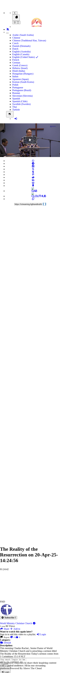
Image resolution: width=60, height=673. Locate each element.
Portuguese (17, 87)
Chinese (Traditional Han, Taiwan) (29, 40)
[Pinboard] (33, 185)
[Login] (15, 118)
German (16, 62)
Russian (16, 93)
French (15, 60)
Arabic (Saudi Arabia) (23, 35)
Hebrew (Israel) (20, 68)
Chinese (16, 37)
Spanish (16, 98)
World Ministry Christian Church (16, 623)
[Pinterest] (33, 174)
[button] (8, 617)
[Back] (14, 13)
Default (7, 642)
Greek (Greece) (19, 65)
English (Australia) (21, 51)
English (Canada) (20, 54)
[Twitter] (33, 169)
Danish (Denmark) (21, 46)
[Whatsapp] (33, 160)
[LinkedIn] (33, 180)
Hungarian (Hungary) (22, 73)
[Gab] (33, 191)
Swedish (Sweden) (21, 104)
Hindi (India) (18, 71)
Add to (16, 629)
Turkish (16, 109)
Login (43, 634)
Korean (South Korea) (23, 82)
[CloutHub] (33, 196)
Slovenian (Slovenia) (22, 95)
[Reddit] (33, 177)
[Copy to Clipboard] (33, 199)
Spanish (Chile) (19, 101)
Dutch (15, 48)
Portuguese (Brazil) (21, 90)
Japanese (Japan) (20, 79)
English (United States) (23, 57)
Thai (14, 107)
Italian (15, 76)
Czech (15, 43)
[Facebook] (33, 166)
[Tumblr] (33, 172)
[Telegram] (33, 163)
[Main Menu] (16, 18)
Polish (15, 84)
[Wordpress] (33, 183)
